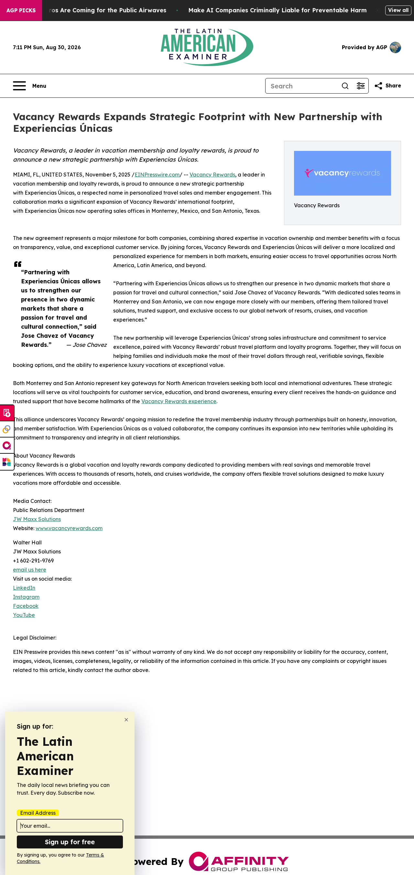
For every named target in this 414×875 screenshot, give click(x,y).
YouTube (24, 615)
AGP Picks (21, 10)
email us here (29, 569)
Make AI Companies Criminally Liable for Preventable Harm (277, 10)
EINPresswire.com (157, 174)
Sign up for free (70, 842)
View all (398, 10)
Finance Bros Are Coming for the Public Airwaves (93, 10)
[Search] (345, 85)
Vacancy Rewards (212, 174)
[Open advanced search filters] (360, 85)
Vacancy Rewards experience (178, 401)
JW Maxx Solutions (37, 519)
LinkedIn (24, 588)
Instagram (26, 597)
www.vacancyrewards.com (69, 528)
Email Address (38, 813)
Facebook (25, 606)
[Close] (126, 720)
